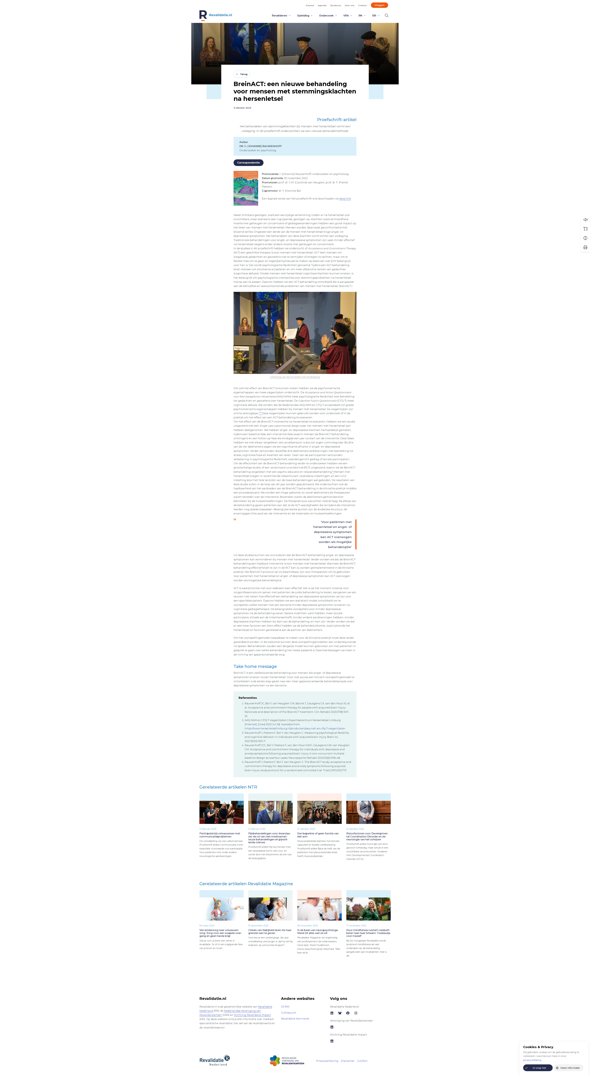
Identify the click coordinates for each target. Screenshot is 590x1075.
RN (360, 15)
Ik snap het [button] (539, 1067)
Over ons (349, 5)
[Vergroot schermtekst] (585, 228)
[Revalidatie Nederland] (214, 1059)
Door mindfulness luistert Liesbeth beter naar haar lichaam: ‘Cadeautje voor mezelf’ (368, 933)
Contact (362, 5)
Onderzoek (326, 15)
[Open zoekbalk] (386, 15)
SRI (374, 15)
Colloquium (288, 1012)
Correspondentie (248, 162)
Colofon (362, 1060)
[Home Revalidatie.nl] (215, 15)
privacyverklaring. (532, 1060)
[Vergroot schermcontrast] (585, 238)
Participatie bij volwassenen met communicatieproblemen (219, 835)
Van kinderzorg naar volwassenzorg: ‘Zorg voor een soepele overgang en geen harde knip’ (220, 933)
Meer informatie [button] (570, 1067)
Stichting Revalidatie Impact (252, 1015)
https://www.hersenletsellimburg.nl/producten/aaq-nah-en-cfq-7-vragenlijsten (295, 728)
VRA (346, 15)
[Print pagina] (585, 247)
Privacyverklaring (327, 1060)
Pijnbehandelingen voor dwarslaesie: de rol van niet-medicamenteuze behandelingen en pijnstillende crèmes (269, 838)
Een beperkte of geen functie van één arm (318, 835)
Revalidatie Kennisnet (295, 1018)
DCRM (285, 1006)
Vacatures (335, 5)
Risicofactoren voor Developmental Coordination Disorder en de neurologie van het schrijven (367, 836)
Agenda (322, 5)
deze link (345, 198)
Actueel (310, 5)
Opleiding (303, 15)
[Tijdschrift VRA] (287, 1060)
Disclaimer (348, 1060)
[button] (585, 219)
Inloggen (379, 5)
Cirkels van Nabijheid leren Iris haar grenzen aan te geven (269, 932)
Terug (243, 74)
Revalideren (279, 15)
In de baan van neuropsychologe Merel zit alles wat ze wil (317, 932)
